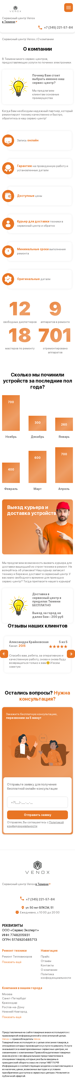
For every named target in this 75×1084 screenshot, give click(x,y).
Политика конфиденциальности (56, 975)
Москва (7, 994)
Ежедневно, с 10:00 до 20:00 (40, 912)
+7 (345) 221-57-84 (58, 27)
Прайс (45, 956)
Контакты (47, 965)
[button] (4, 654)
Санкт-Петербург (14, 998)
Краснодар (9, 1002)
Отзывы (46, 961)
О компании (49, 969)
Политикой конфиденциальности (35, 824)
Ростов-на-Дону (13, 1007)
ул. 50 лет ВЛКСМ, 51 (40, 907)
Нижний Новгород (14, 1011)
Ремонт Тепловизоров (17, 956)
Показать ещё (11, 962)
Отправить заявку (37, 815)
